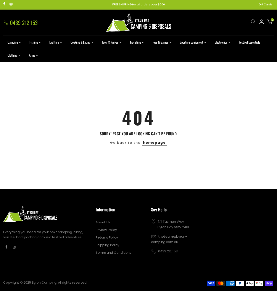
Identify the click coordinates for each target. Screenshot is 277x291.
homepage (154, 142)
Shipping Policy (107, 245)
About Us (103, 222)
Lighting (54, 42)
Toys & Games (160, 42)
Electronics (221, 42)
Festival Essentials (249, 42)
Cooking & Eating (80, 42)
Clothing (13, 55)
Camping (13, 42)
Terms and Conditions (113, 252)
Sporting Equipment (191, 42)
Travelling (135, 42)
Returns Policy (107, 237)
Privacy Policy (106, 229)
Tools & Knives (110, 42)
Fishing (33, 42)
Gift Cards (265, 4)
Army (32, 55)
